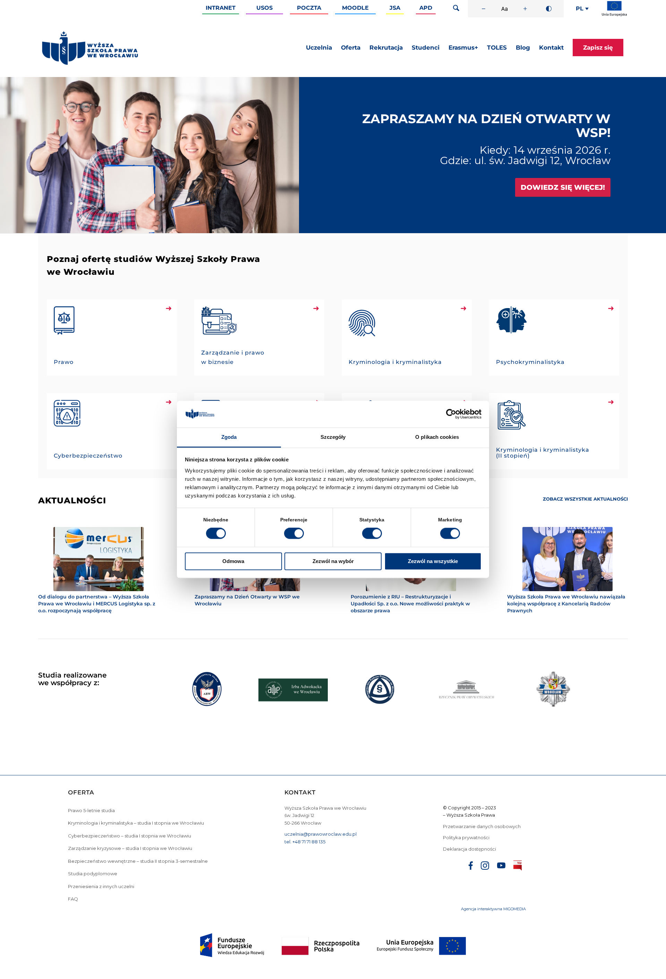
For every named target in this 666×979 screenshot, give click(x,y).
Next (650, 155)
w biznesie (217, 362)
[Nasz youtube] (501, 826)
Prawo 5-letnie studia (91, 769)
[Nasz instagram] (485, 825)
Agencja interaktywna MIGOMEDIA (493, 868)
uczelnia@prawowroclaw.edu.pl (320, 793)
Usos (264, 8)
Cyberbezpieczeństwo (88, 455)
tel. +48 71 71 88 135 (304, 800)
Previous (15, 155)
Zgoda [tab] (229, 437)
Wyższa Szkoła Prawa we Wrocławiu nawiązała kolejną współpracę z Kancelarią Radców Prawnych (566, 604)
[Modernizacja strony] (614, 14)
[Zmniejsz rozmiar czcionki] (483, 8)
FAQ (73, 858)
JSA (395, 8)
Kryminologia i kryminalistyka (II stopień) (542, 452)
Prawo (64, 362)
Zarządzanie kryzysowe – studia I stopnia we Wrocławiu (130, 807)
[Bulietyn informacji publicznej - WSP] (517, 826)
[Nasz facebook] (471, 825)
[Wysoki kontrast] (549, 8)
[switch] (294, 533)
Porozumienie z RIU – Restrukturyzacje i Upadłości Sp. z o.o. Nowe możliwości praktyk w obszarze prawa (410, 604)
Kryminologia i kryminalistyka (395, 362)
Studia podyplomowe (92, 833)
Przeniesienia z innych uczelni (101, 845)
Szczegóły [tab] (333, 437)
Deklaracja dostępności (469, 808)
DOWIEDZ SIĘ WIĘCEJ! (563, 187)
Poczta (309, 8)
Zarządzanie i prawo (232, 352)
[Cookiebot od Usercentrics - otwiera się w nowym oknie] (451, 414)
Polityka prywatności (466, 797)
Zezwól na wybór (333, 561)
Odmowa (233, 561)
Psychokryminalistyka (530, 362)
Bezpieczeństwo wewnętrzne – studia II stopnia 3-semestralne (138, 820)
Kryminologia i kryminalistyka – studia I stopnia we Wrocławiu (136, 782)
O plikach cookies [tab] (437, 437)
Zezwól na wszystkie (433, 561)
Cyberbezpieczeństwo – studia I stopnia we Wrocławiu (129, 795)
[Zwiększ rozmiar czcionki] (525, 8)
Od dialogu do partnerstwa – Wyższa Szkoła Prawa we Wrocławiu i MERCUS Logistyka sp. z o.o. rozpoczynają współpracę (96, 604)
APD (425, 8)
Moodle (355, 8)
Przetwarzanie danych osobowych (482, 785)
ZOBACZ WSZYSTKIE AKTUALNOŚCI (585, 499)
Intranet (221, 8)
